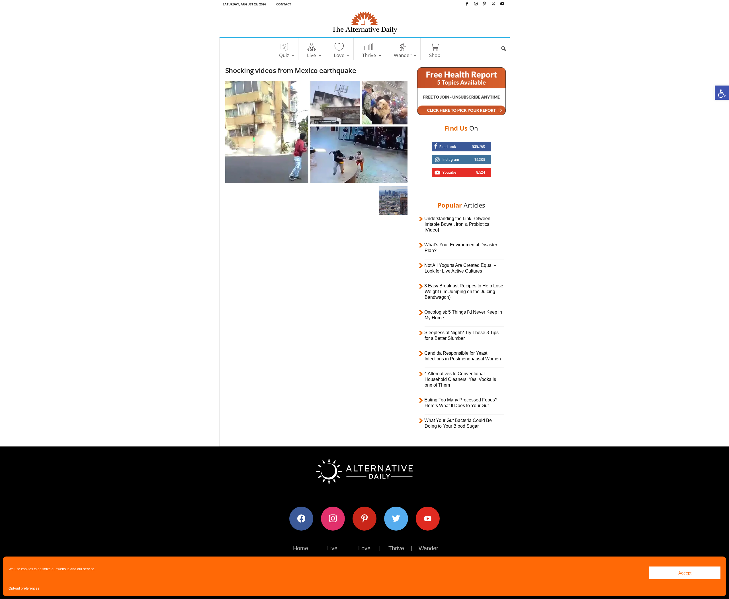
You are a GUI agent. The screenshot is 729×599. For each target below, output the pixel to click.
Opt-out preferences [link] (24, 588)
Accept (684, 572)
